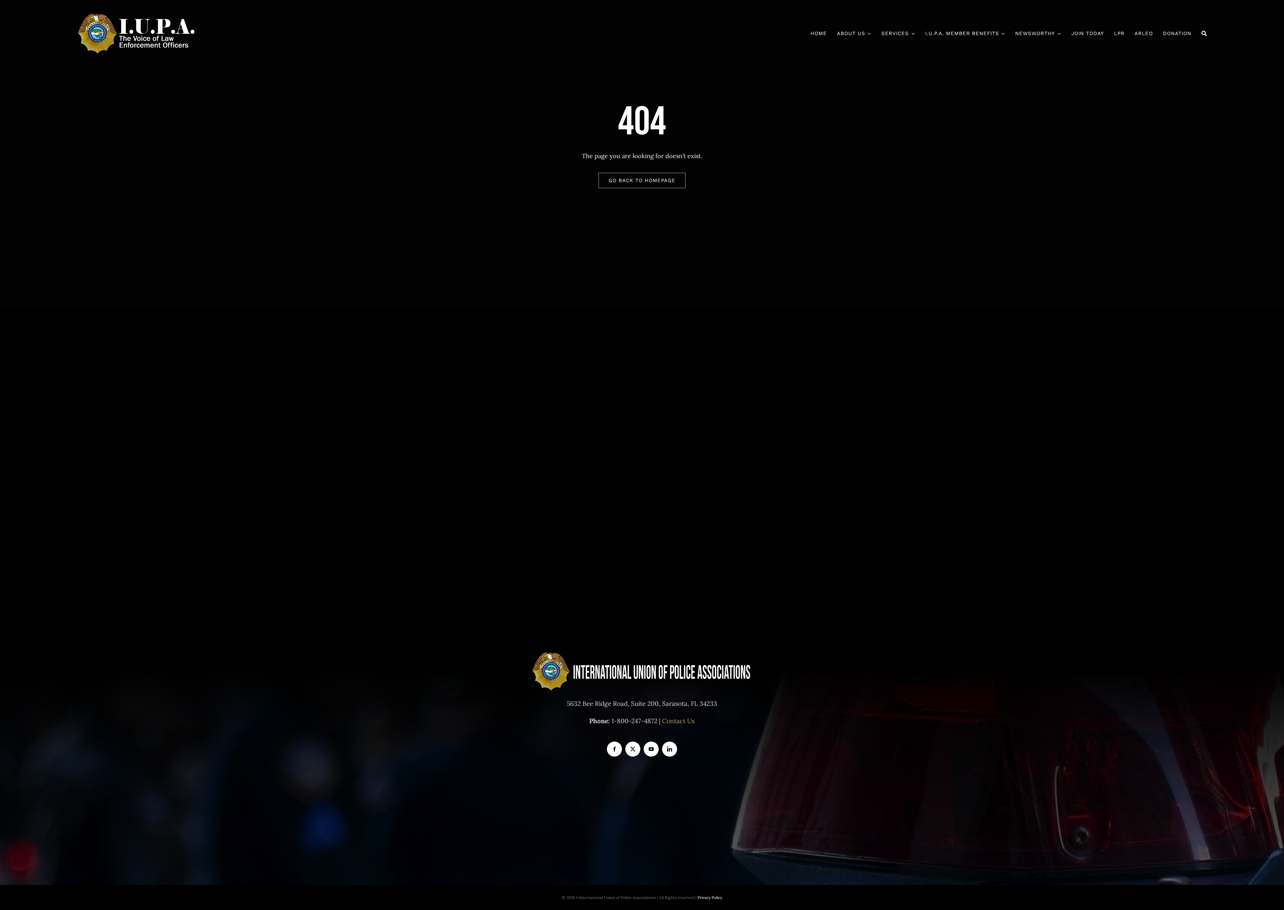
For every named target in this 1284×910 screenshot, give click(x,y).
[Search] (1204, 33)
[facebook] (614, 749)
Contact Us (678, 721)
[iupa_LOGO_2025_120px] (137, 16)
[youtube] (651, 749)
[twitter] (632, 749)
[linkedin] (669, 749)
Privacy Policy (710, 897)
